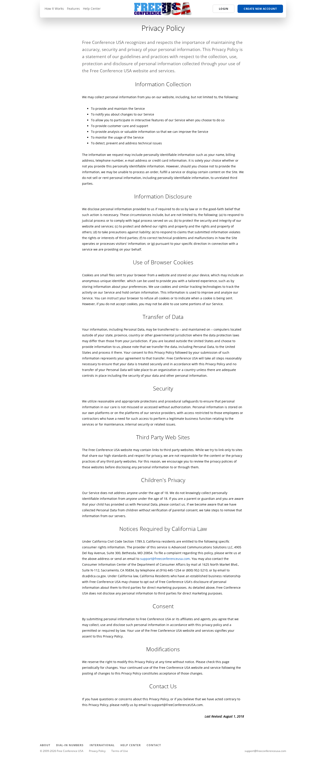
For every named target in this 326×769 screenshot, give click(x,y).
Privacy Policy (97, 751)
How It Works (54, 8)
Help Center (92, 8)
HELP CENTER (130, 745)
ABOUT (45, 745)
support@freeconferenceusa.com (165, 559)
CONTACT (154, 745)
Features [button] (73, 8)
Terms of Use (119, 751)
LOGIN (223, 9)
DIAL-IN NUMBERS (70, 745)
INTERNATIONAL (102, 745)
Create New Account (260, 9)
